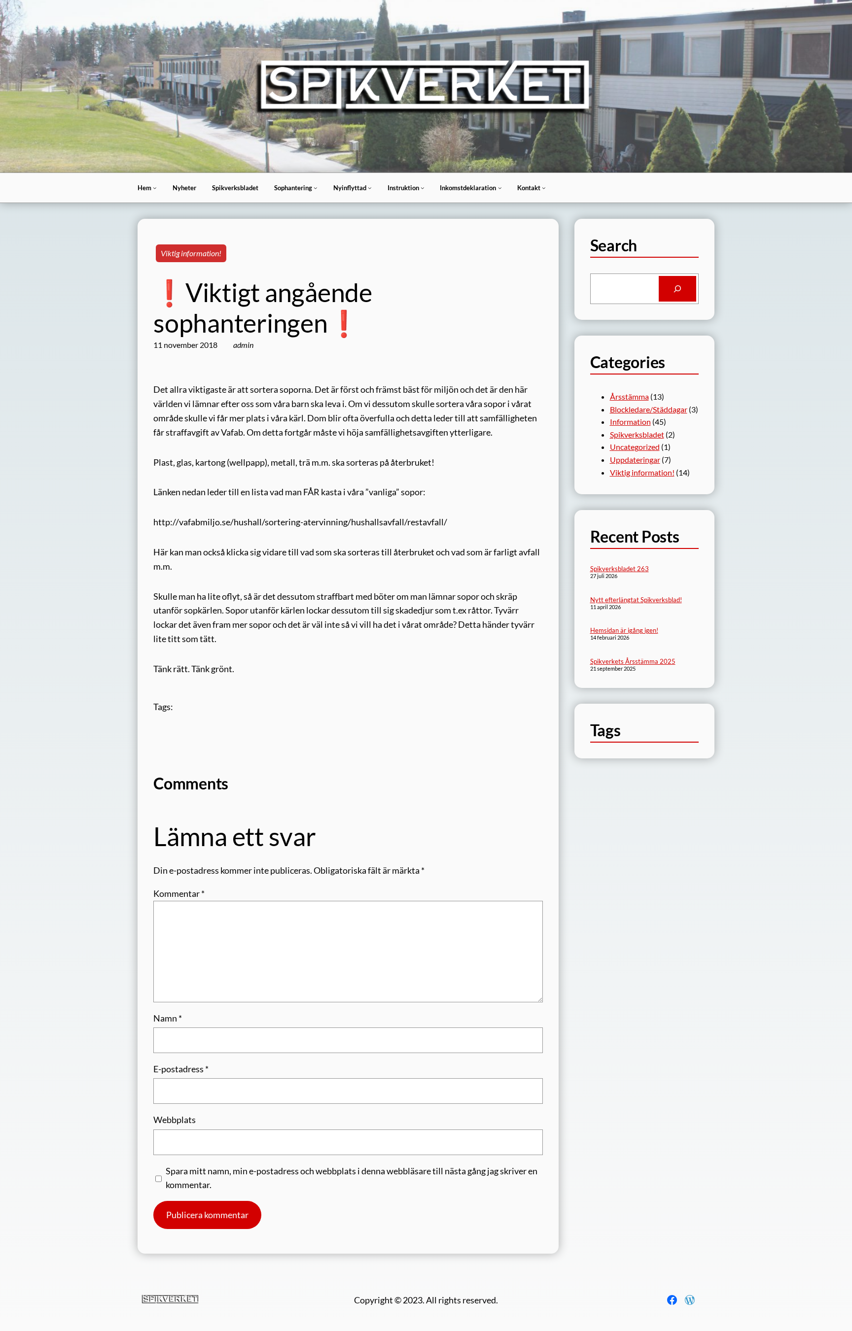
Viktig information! (191, 253)
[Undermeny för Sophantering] (316, 188)
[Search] (677, 289)
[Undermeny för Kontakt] (544, 188)
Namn (167, 1018)
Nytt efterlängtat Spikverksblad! (636, 600)
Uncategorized (635, 446)
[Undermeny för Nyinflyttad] (370, 188)
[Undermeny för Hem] (155, 188)
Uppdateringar (635, 459)
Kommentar (179, 893)
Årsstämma (629, 396)
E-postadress (181, 1068)
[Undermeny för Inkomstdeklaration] (500, 188)
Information (630, 421)
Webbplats (174, 1119)
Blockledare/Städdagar (648, 409)
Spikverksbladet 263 (619, 569)
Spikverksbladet (637, 434)
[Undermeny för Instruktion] (423, 188)
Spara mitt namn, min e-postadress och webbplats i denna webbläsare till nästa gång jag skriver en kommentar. (351, 1178)
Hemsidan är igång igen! (624, 630)
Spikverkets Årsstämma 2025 (632, 661)
